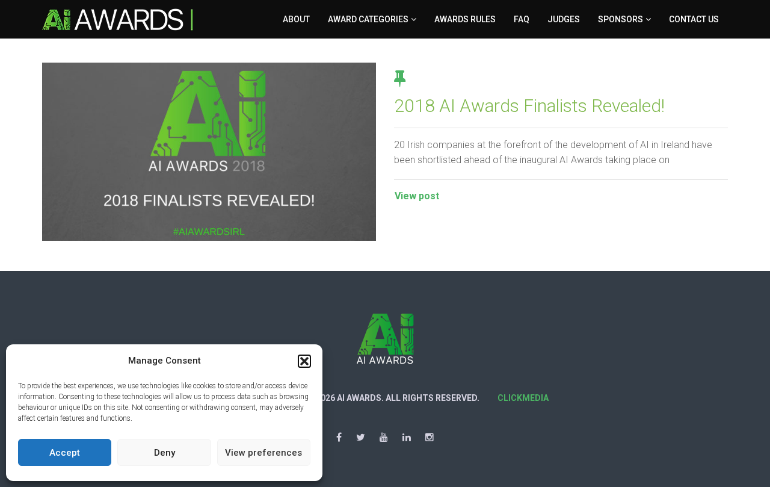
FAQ (521, 19)
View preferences (263, 452)
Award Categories (368, 19)
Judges (563, 19)
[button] (304, 361)
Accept (64, 452)
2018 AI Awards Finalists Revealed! (529, 105)
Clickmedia (523, 398)
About (296, 19)
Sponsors (620, 19)
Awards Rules (465, 19)
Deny (164, 452)
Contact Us (694, 19)
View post (417, 196)
